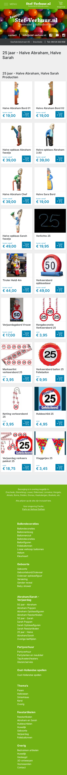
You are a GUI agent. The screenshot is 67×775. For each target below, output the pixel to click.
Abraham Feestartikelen (29, 614)
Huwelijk (21, 727)
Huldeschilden (24, 723)
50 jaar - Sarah (25, 618)
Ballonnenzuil (24, 535)
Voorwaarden (24, 764)
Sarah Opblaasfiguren (28, 625)
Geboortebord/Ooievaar (30, 572)
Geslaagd (22, 757)
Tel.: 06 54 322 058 (56, 42)
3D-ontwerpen (25, 760)
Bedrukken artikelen (28, 750)
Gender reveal (24, 582)
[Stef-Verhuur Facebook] (50, 35)
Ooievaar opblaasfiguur (29, 575)
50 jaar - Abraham (27, 604)
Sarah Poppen (24, 621)
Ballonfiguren (24, 542)
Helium (20, 552)
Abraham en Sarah (27, 720)
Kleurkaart (22, 556)
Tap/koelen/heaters (27, 658)
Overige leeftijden (26, 638)
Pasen (20, 690)
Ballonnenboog (25, 532)
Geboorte (22, 568)
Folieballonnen (24, 545)
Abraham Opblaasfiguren (30, 611)
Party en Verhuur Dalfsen (33, 509)
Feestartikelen (24, 716)
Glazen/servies (25, 662)
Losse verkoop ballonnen (30, 549)
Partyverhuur (24, 651)
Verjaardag (23, 734)
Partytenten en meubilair (30, 655)
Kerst (20, 700)
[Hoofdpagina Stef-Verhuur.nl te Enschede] (39, 4)
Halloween (22, 693)
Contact (21, 767)
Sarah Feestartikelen (28, 628)
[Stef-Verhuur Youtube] (57, 35)
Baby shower (24, 586)
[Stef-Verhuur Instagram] (63, 35)
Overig (20, 704)
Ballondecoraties (26, 528)
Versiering (22, 579)
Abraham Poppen (26, 608)
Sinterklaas (23, 697)
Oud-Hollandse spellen (29, 675)
